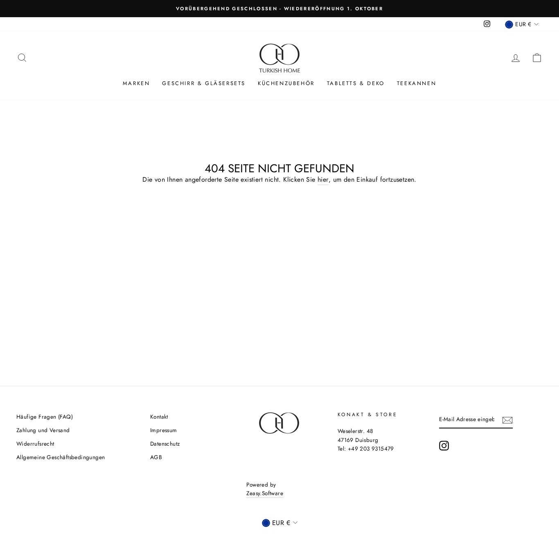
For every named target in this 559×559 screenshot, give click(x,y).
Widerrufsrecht (35, 444)
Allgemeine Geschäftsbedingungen (60, 457)
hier (323, 179)
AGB (156, 457)
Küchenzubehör (286, 83)
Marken (136, 83)
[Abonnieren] (507, 419)
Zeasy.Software (264, 493)
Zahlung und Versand (43, 430)
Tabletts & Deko (356, 83)
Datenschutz (165, 444)
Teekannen (416, 83)
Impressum (163, 430)
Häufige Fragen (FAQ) (44, 416)
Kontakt (159, 416)
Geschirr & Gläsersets (204, 83)
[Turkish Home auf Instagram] (444, 446)
